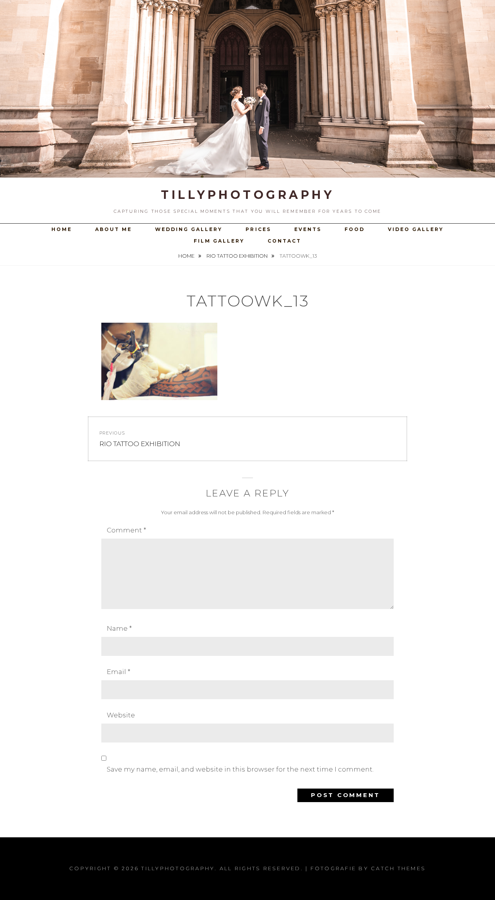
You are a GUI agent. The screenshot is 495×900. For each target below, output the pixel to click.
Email (118, 672)
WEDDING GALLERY (188, 229)
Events (307, 229)
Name (119, 628)
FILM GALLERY (219, 241)
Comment (126, 530)
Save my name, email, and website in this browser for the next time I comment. (240, 769)
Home (61, 229)
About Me (113, 229)
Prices (258, 229)
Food (355, 229)
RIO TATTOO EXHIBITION (238, 256)
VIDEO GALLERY (416, 229)
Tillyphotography (247, 195)
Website (121, 715)
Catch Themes (398, 868)
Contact (284, 241)
